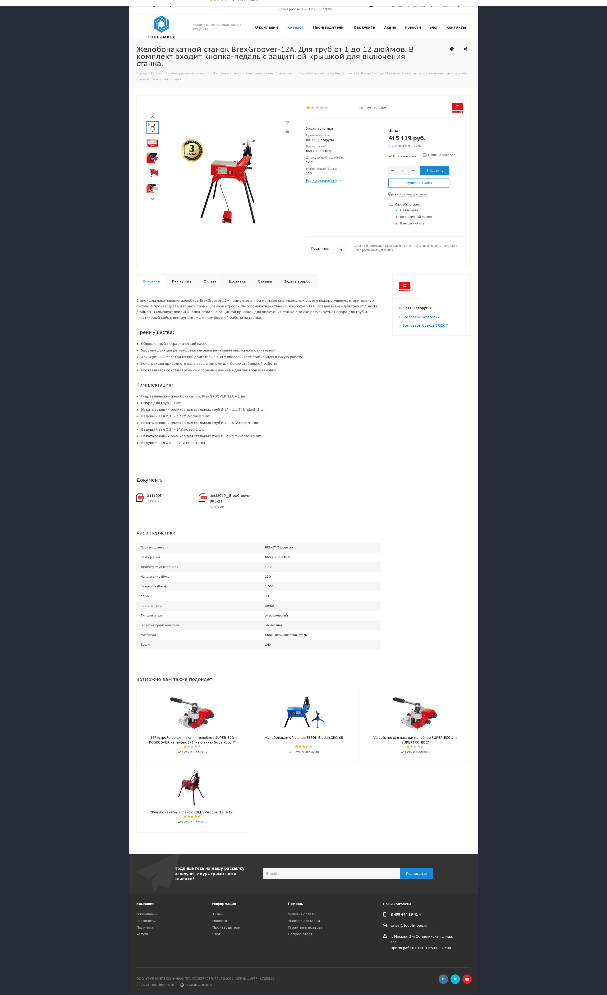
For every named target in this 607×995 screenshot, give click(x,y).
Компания (145, 903)
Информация (224, 903)
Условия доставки (304, 920)
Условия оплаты (302, 914)
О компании (146, 914)
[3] (317, 108)
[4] (322, 108)
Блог (216, 934)
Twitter (455, 979)
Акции (217, 914)
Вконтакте (443, 979)
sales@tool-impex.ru (409, 925)
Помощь (295, 903)
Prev (152, 117)
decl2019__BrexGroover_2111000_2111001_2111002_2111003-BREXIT (232, 498)
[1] (308, 108)
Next (152, 199)
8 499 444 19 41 (404, 914)
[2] (313, 108)
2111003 (154, 495)
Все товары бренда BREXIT (425, 325)
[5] (326, 108)
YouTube (467, 979)
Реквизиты (146, 920)
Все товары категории (421, 317)
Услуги (142, 934)
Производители (226, 927)
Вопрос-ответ (300, 934)
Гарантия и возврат (305, 927)
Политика (144, 927)
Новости (219, 920)
